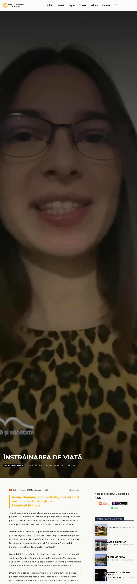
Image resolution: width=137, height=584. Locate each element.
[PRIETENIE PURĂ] (101, 560)
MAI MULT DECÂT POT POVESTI (118, 573)
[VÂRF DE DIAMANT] (101, 545)
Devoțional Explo (114, 544)
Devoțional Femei (114, 527)
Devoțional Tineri (13, 466)
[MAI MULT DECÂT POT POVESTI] (101, 575)
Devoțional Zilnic (114, 577)
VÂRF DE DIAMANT (117, 542)
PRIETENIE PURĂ (116, 557)
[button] (116, 5)
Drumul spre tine (55, 465)
